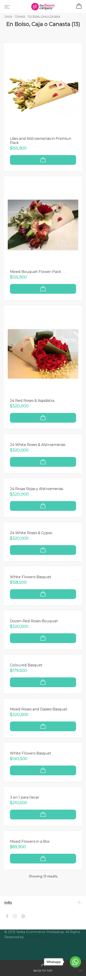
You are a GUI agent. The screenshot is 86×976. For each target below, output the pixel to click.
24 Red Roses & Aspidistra (32, 401)
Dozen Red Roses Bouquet (34, 621)
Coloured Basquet (26, 665)
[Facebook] (7, 917)
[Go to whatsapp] (75, 961)
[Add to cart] (43, 160)
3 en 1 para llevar (24, 797)
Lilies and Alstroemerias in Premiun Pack (40, 140)
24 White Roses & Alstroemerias (37, 445)
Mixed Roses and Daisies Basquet (38, 709)
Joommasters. (36, 937)
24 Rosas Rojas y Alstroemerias (36, 489)
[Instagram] (14, 917)
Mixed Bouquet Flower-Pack (35, 272)
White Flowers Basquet (30, 577)
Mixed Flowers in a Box (30, 841)
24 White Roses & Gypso (31, 533)
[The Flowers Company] (43, 6)
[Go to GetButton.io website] (75, 971)
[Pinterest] (23, 917)
